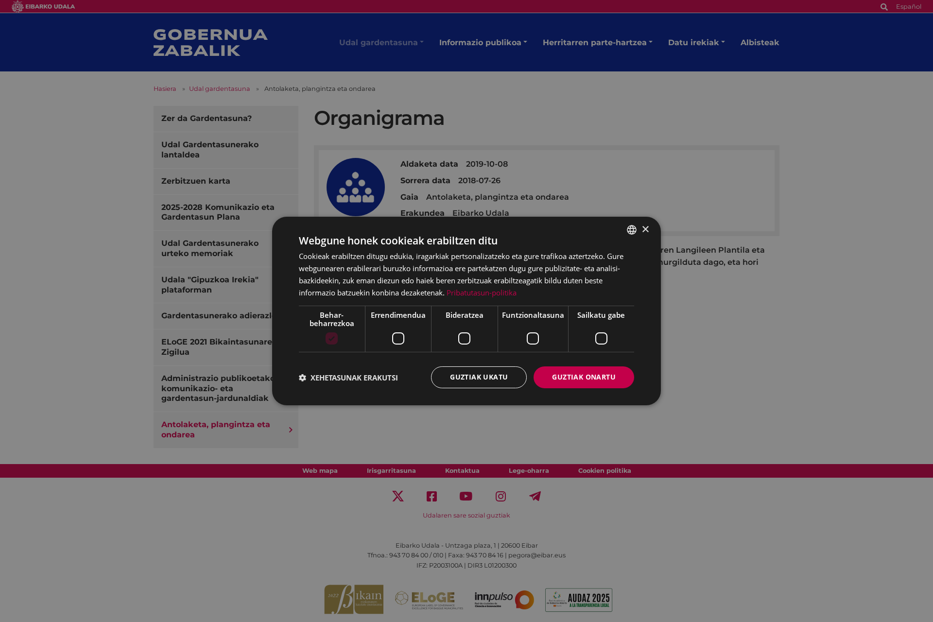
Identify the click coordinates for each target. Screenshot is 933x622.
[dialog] (466, 311)
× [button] (645, 229)
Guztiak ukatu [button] (479, 376)
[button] (348, 377)
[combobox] (632, 230)
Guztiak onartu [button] (584, 376)
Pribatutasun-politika (482, 292)
